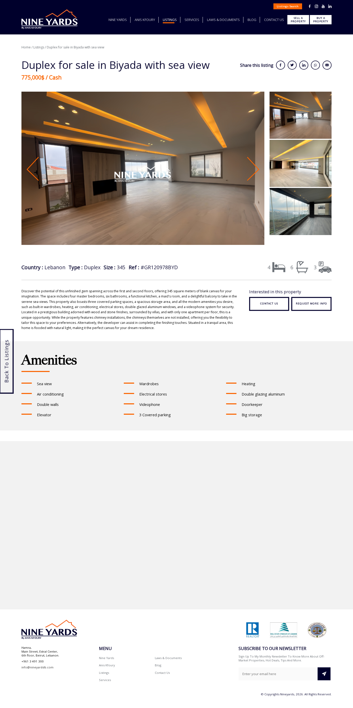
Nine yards (118, 19)
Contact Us (162, 673)
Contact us (274, 19)
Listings (170, 19)
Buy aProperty (320, 19)
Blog (252, 19)
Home (26, 47)
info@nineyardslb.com (37, 667)
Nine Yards (106, 658)
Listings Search (288, 6)
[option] (142, 169)
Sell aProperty (298, 19)
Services (192, 19)
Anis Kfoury (145, 19)
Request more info (311, 303)
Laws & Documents (223, 19)
